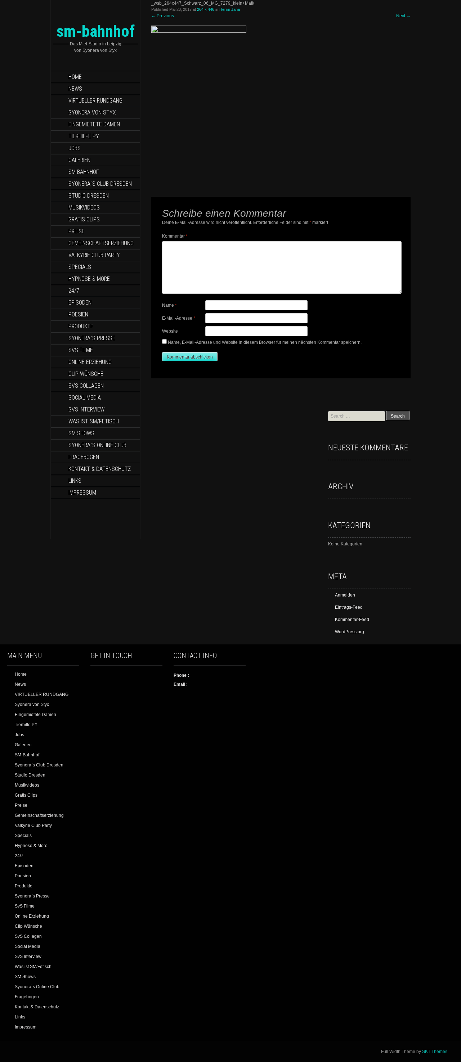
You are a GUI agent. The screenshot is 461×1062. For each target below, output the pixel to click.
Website (170, 331)
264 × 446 (205, 9)
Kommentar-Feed (352, 619)
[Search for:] (357, 416)
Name (169, 305)
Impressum (82, 492)
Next (403, 15)
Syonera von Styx (92, 112)
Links (74, 480)
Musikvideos (84, 207)
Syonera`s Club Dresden (100, 183)
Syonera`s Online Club (97, 445)
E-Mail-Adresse (178, 318)
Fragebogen (83, 457)
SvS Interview (86, 409)
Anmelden (345, 595)
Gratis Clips (84, 219)
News (75, 88)
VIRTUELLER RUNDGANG (95, 100)
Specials (79, 267)
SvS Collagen (86, 385)
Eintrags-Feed (349, 607)
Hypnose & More (89, 278)
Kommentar (175, 236)
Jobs (74, 148)
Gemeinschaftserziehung (101, 243)
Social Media (84, 397)
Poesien (78, 314)
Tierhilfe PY (83, 136)
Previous (162, 15)
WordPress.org (349, 631)
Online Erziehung (90, 362)
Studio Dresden (88, 195)
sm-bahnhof (96, 31)
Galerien (79, 160)
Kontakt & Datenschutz (99, 468)
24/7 (73, 290)
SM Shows (81, 433)
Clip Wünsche (85, 373)
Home (75, 76)
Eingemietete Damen (94, 124)
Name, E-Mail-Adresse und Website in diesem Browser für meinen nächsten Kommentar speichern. (265, 342)
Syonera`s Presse (91, 338)
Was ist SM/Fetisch (93, 421)
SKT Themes (434, 1051)
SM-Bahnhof (83, 171)
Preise (76, 231)
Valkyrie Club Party (94, 255)
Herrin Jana (229, 9)
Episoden (79, 302)
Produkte (80, 326)
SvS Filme (80, 350)
